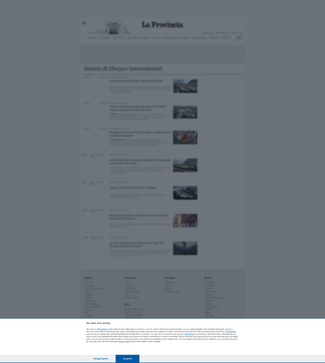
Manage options (101, 359)
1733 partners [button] (102, 329)
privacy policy (124, 341)
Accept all (127, 359)
